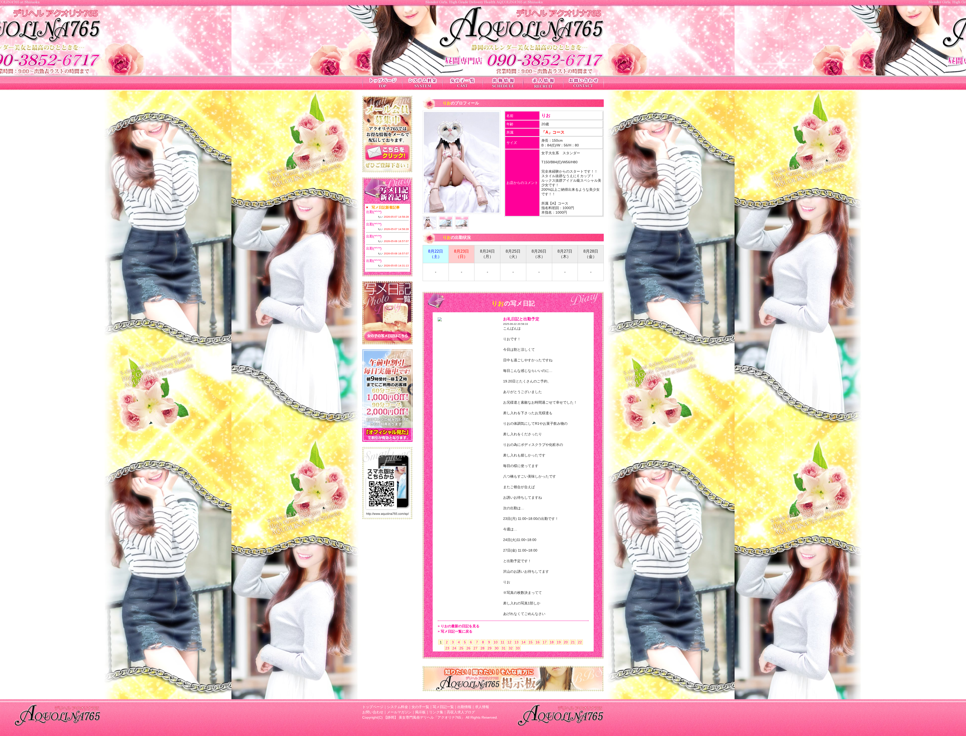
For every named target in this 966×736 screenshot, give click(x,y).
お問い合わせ (372, 712)
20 (566, 642)
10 (496, 642)
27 (475, 648)
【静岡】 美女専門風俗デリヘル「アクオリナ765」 (424, 717)
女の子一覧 (420, 707)
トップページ (372, 707)
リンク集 (436, 712)
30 (497, 648)
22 (580, 642)
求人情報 (482, 707)
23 (447, 648)
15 (531, 642)
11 (502, 642)
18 (552, 642)
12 (509, 642)
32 (511, 648)
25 (461, 648)
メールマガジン (399, 712)
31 (504, 648)
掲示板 (420, 712)
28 (482, 648)
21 (573, 642)
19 (559, 642)
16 (538, 642)
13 (516, 642)
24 (454, 648)
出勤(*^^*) (374, 212)
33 (518, 648)
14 (523, 642)
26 (468, 648)
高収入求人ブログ (461, 712)
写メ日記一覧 (443, 707)
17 (545, 642)
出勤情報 (464, 707)
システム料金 (397, 707)
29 (490, 648)
